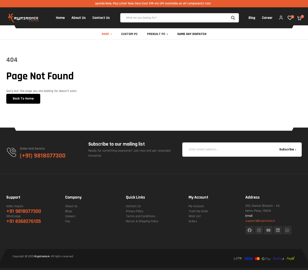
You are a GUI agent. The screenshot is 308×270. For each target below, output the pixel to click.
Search (233, 17)
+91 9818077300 (23, 211)
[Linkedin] (278, 230)
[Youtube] (268, 230)
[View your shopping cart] (299, 18)
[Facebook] (249, 230)
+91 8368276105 (23, 221)
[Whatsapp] (287, 230)
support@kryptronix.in (260, 221)
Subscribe (286, 149)
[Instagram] (259, 230)
